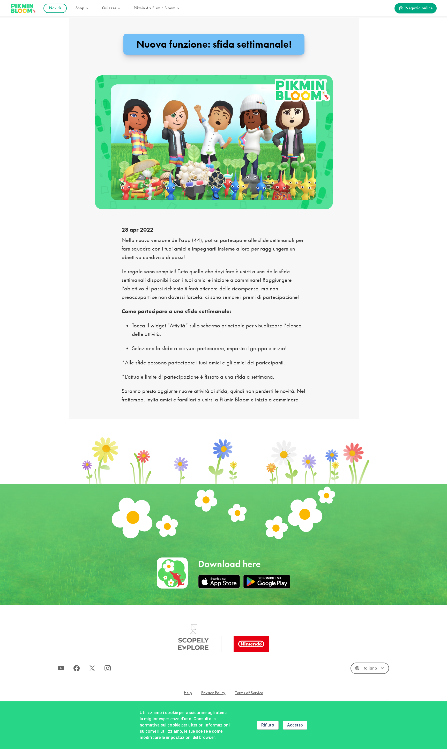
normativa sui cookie (160, 725)
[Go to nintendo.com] (251, 644)
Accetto (295, 725)
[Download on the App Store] (219, 582)
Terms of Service (249, 693)
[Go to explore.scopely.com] (193, 637)
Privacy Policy (213, 693)
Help (188, 693)
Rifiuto (267, 725)
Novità (55, 8)
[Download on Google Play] (266, 582)
